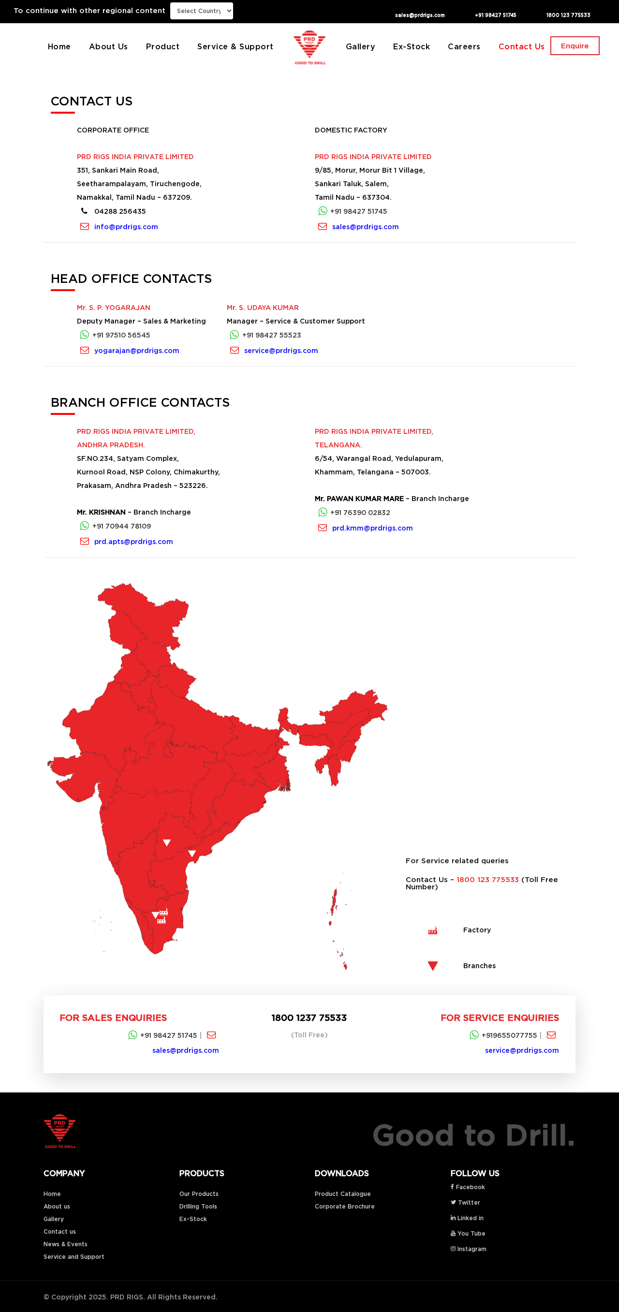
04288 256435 (119, 211)
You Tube (471, 1233)
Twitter (468, 1202)
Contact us (60, 1231)
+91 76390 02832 (360, 512)
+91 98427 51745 (495, 15)
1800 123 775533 (568, 15)
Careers (464, 46)
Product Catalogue (343, 1194)
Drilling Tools (198, 1206)
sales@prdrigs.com (420, 15)
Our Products (199, 1194)
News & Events (66, 1244)
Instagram (471, 1249)
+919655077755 (510, 1035)
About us (57, 1206)
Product (163, 46)
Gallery (361, 46)
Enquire (575, 46)
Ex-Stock (411, 46)
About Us (108, 46)
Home (59, 46)
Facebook (469, 1187)
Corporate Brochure (345, 1206)
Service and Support (74, 1256)
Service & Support (235, 46)
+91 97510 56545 (121, 335)
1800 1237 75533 (309, 1018)
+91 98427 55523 (271, 335)
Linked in (470, 1218)
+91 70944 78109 (121, 526)
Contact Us (522, 46)
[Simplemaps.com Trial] (219, 779)
